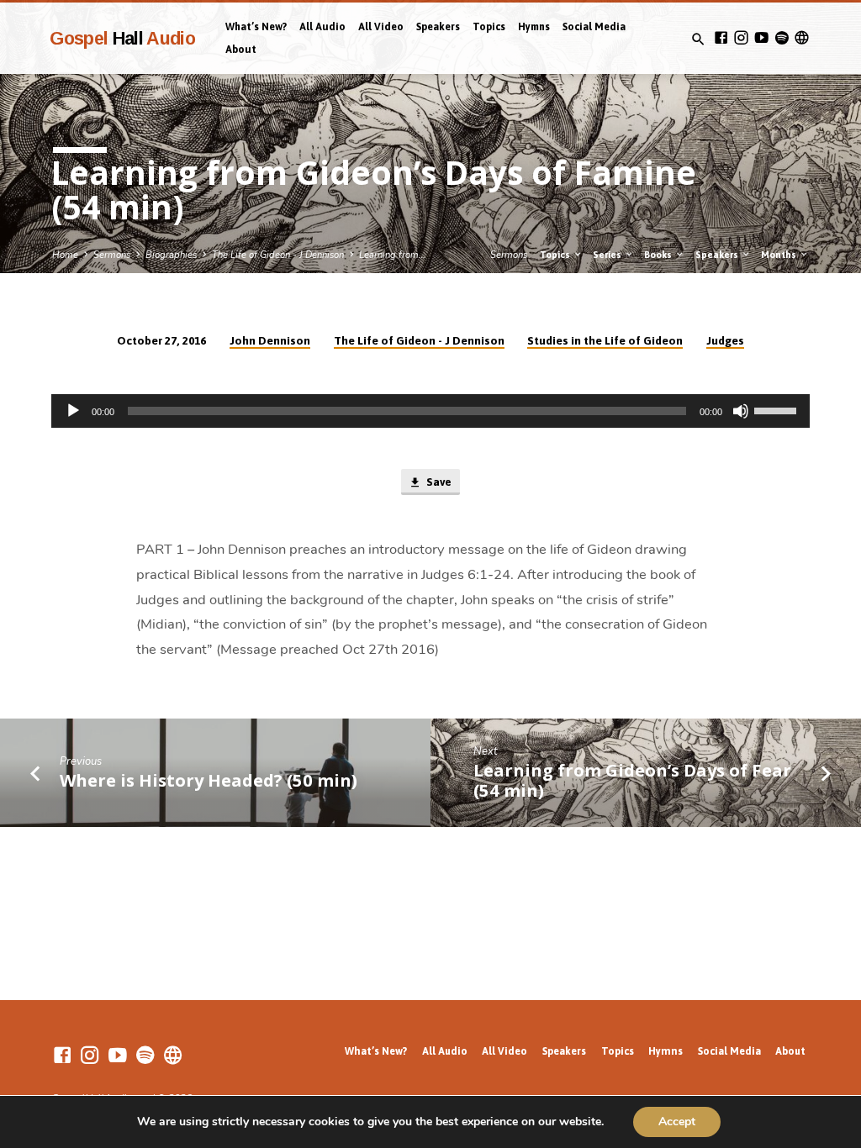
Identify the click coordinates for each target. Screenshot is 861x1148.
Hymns (534, 27)
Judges (725, 340)
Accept (676, 1122)
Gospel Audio (122, 38)
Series (608, 255)
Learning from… (392, 255)
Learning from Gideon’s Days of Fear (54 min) (632, 780)
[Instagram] (741, 38)
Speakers (438, 27)
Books (659, 255)
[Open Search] (698, 40)
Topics (489, 27)
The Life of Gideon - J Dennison (278, 255)
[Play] (73, 411)
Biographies (171, 255)
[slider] (777, 409)
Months (780, 255)
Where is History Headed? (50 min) (208, 780)
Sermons (111, 255)
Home (65, 255)
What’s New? (256, 27)
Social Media (594, 27)
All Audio (322, 27)
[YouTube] (761, 38)
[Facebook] (721, 38)
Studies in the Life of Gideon (605, 340)
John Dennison (270, 340)
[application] (430, 411)
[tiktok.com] (802, 38)
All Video (381, 27)
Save (438, 482)
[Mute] (740, 411)
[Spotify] (782, 38)
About (240, 49)
